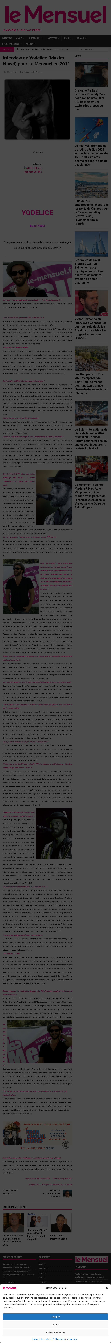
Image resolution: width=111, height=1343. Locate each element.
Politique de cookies (41, 1339)
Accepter (55, 1316)
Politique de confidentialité (65, 1339)
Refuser (55, 1324)
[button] (106, 1287)
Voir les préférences (55, 1332)
